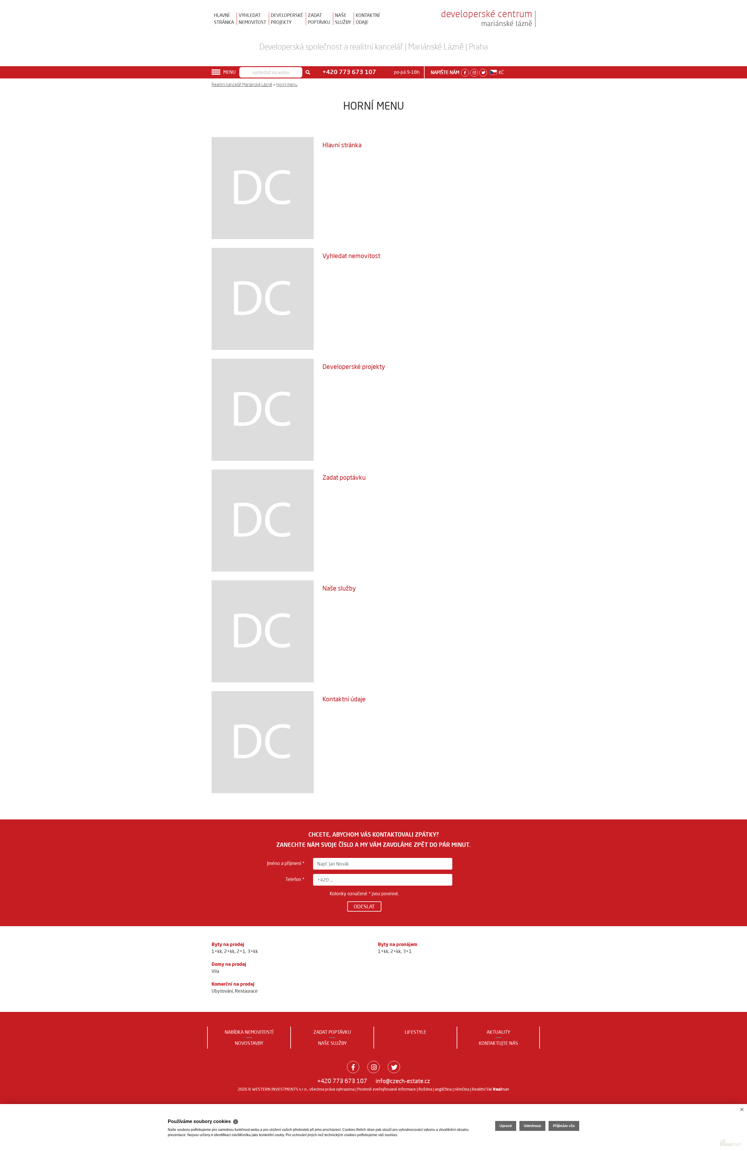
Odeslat (364, 906)
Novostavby (249, 1043)
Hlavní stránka (342, 145)
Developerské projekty (353, 366)
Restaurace (246, 991)
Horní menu (286, 84)
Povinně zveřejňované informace (386, 1089)
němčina (461, 1089)
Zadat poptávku (344, 477)
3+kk (252, 951)
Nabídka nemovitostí (249, 1032)
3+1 (407, 951)
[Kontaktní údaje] (263, 742)
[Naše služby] (263, 631)
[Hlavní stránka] (263, 188)
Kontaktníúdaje (368, 18)
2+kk (229, 951)
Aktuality (498, 1032)
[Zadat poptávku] (263, 520)
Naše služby (339, 588)
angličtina (443, 1089)
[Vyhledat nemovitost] (263, 299)
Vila (215, 971)
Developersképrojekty (287, 18)
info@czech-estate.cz (403, 1081)
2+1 (241, 951)
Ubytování (222, 991)
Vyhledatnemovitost (252, 18)
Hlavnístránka (224, 18)
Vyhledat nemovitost (351, 256)
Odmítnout (532, 1126)
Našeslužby (343, 18)
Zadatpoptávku (319, 18)
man (501, 1089)
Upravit (506, 1126)
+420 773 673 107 (342, 1081)
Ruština (425, 1089)
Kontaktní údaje (344, 699)
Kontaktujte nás (498, 1043)
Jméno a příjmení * (285, 863)
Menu (229, 72)
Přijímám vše (564, 1126)
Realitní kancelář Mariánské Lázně (242, 84)
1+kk (217, 951)
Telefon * (294, 879)
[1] (308, 72)
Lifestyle (415, 1032)
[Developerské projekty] (263, 409)
